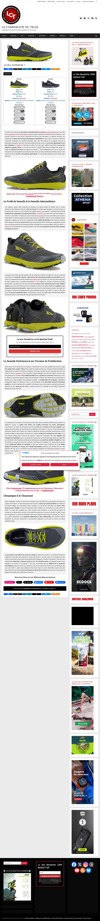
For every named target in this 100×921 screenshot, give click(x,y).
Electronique (42, 35)
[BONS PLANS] (51, 1)
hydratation (83, 345)
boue (88, 333)
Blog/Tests (62, 35)
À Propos (78, 1)
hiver (90, 342)
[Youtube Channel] (77, 870)
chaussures (77, 336)
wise (80, 358)
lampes (93, 345)
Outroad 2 (41, 216)
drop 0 (39, 211)
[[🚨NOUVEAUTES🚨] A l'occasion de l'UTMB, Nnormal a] (78, 255)
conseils (78, 339)
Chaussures (13, 35)
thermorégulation (76, 356)
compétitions (74, 339)
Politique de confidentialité (55, 468)
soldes (79, 353)
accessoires (75, 333)
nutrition (73, 350)
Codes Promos (87, 918)
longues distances (76, 347)
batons (81, 333)
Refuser (64, 464)
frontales (80, 342)
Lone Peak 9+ (12, 134)
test (87, 353)
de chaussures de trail (50, 132)
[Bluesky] (46, 69)
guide (88, 342)
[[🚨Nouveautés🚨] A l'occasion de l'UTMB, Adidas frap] (78, 242)
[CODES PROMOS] (41, 1)
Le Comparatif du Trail (20, 27)
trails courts (36, 279)
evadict (93, 339)
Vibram (19, 147)
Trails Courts (22, 98)
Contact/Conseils (61, 1)
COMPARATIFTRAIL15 (34, 196)
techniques (83, 353)
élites (82, 358)
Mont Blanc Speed (26, 134)
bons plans (85, 333)
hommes (75, 345)
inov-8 (90, 345)
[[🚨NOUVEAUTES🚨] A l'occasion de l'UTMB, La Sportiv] (78, 229)
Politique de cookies (41, 468)
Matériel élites (86, 348)
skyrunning (75, 353)
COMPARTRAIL (47, 490)
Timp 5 (7, 226)
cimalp (85, 337)
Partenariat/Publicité (57, 918)
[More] (55, 69)
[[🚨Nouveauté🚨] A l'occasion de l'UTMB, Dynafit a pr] (90, 229)
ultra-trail (89, 356)
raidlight (77, 350)
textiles (90, 353)
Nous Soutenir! (70, 1)
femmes (75, 342)
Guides (71, 35)
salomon (88, 350)
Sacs (22, 35)
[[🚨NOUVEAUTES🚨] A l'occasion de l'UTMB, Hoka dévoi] (90, 242)
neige (93, 347)
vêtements (77, 358)
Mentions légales (29, 918)
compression (90, 337)
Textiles (4, 35)
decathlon (82, 339)
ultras (94, 356)
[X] (17, 69)
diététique (86, 339)
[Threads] (36, 69)
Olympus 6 (18, 373)
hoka (93, 342)
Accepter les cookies (35, 464)
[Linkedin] (27, 69)
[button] (77, 453)
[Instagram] (85, 864)
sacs (84, 350)
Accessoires (31, 35)
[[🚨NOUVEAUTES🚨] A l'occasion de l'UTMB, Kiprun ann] (90, 255)
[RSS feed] (83, 870)
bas (79, 333)
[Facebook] (8, 69)
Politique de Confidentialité (42, 918)
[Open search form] (96, 35)
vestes (73, 358)
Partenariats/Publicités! (88, 1)
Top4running (16, 488)
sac (81, 350)
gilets (85, 342)
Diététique (52, 35)
